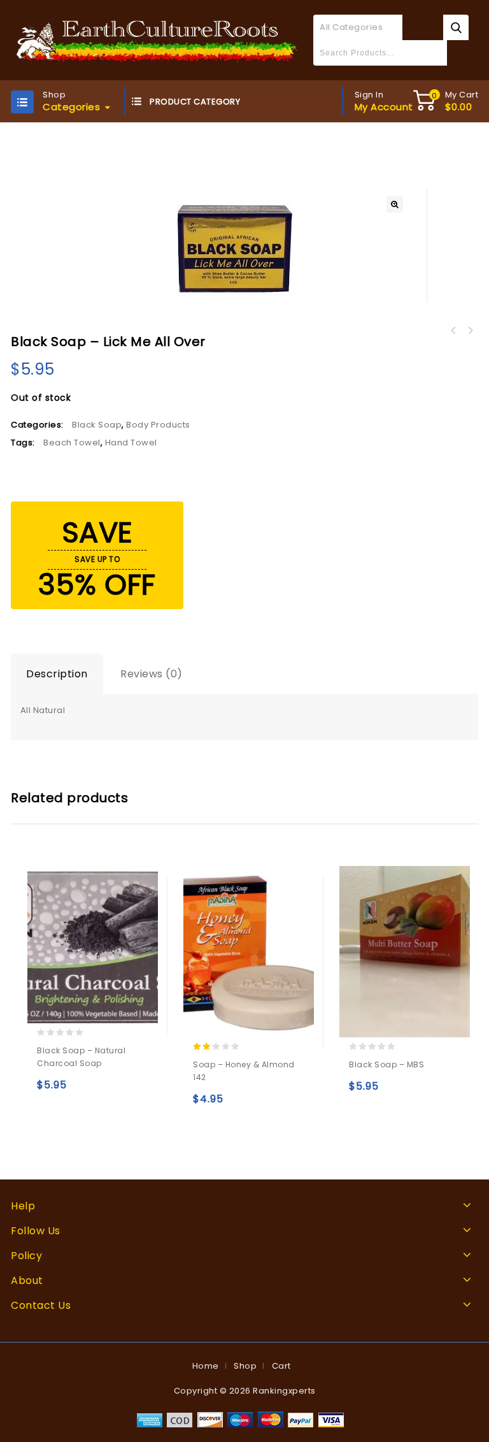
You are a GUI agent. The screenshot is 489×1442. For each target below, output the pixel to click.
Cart (281, 1366)
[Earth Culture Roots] (157, 40)
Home (205, 1366)
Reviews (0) (151, 674)
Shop (245, 1366)
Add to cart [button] (49, 1090)
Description (57, 674)
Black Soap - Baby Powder (453, 331)
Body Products (158, 425)
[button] (394, 204)
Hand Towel (131, 442)
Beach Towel (72, 442)
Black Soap (97, 425)
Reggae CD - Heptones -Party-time (470, 331)
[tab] (57, 674)
